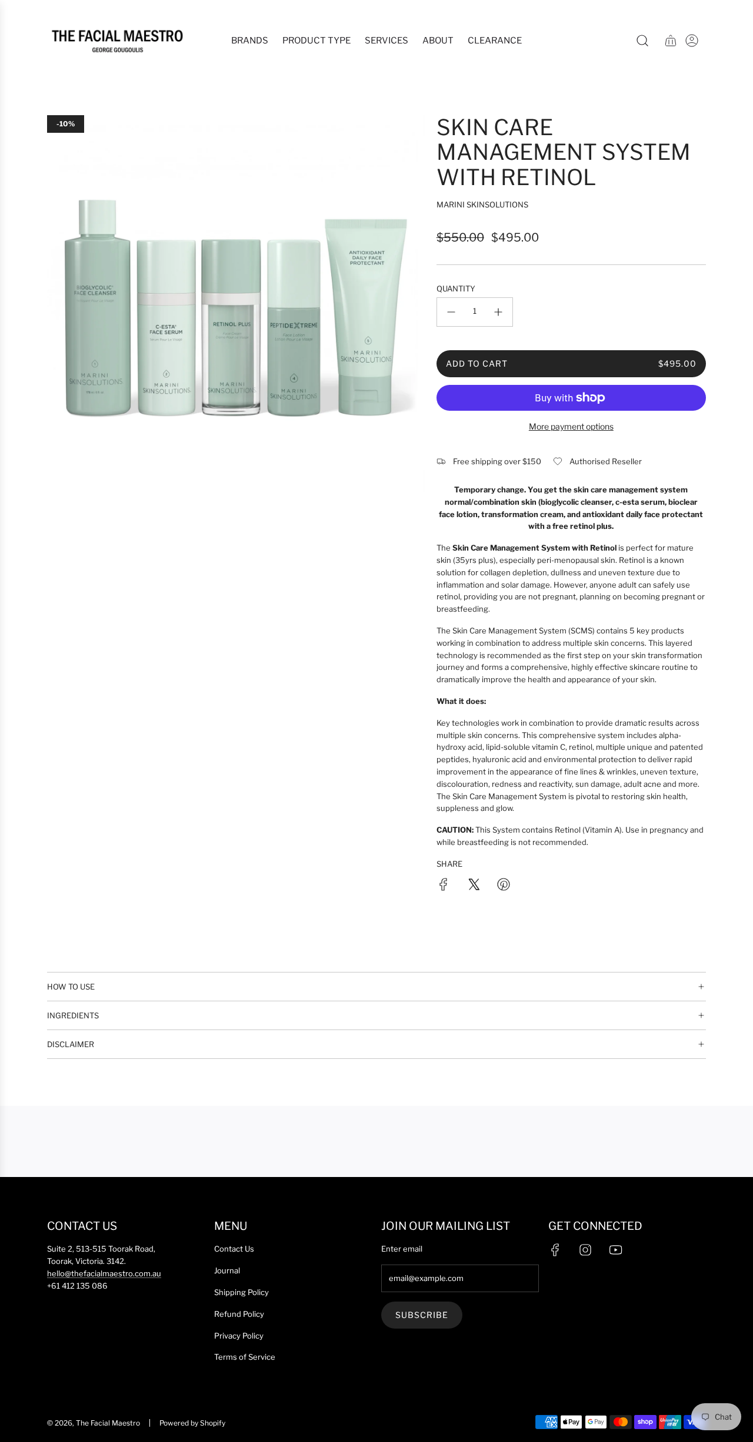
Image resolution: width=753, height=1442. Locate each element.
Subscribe (421, 1315)
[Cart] (671, 40)
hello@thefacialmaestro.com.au (104, 1273)
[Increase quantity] (498, 312)
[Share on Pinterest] (503, 886)
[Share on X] (473, 886)
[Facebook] (555, 1250)
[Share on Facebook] (443, 886)
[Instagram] (585, 1250)
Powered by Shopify (192, 1422)
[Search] (642, 40)
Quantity (456, 288)
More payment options (571, 426)
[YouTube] (615, 1250)
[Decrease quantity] (451, 312)
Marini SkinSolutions (482, 204)
